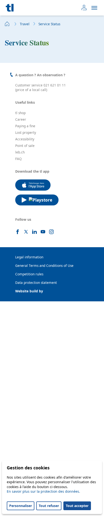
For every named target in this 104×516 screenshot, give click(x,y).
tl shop (20, 113)
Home (7, 23)
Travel (25, 24)
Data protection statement (36, 282)
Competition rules (29, 274)
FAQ (18, 159)
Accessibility (24, 139)
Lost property (25, 132)
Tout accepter (77, 505)
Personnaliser (20, 505)
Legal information (29, 257)
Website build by (29, 291)
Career (20, 119)
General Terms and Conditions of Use (44, 265)
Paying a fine (25, 126)
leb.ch (20, 152)
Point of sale (25, 146)
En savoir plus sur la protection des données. (43, 491)
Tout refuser (49, 505)
